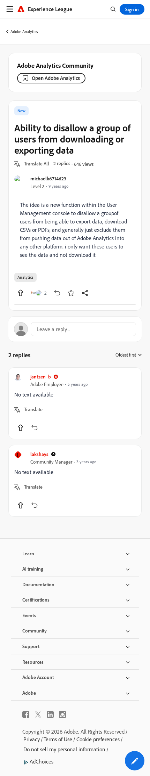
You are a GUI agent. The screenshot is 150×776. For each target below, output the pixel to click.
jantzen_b (40, 376)
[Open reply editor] (75, 329)
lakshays (39, 454)
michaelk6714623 (48, 178)
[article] (75, 403)
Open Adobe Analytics (56, 78)
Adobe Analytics (24, 31)
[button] (36, 164)
